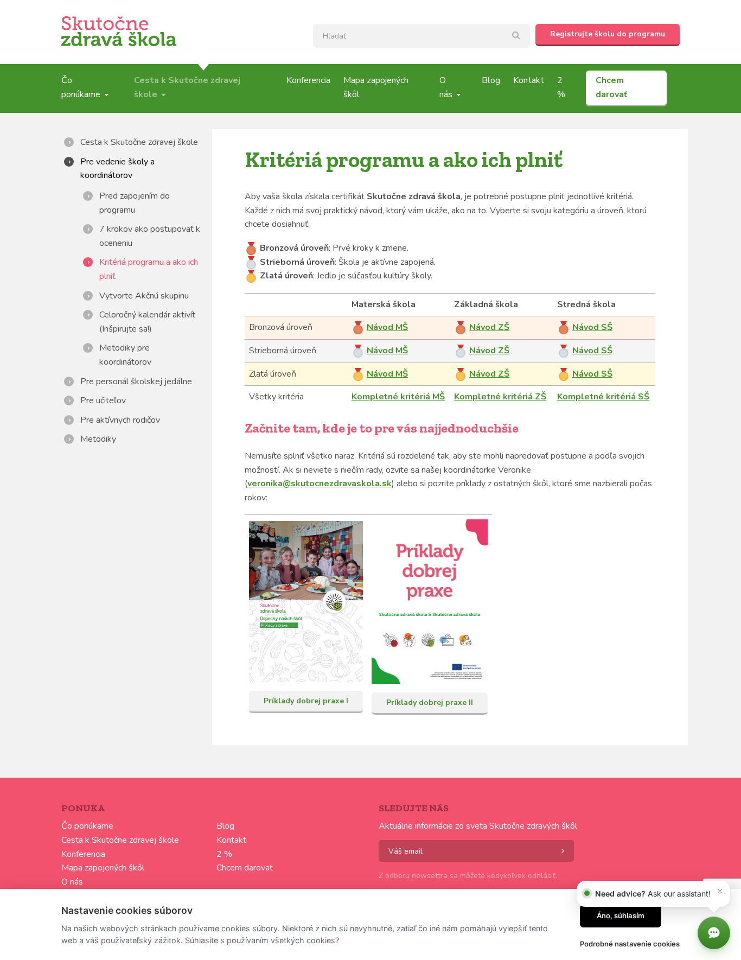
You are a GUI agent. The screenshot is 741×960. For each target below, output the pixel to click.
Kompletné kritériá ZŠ (500, 397)
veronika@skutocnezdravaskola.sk (319, 483)
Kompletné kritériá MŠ (398, 397)
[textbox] (421, 36)
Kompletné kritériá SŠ (603, 397)
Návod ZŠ (489, 327)
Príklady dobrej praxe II (429, 702)
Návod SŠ (592, 327)
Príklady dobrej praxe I (306, 701)
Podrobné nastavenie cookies (630, 943)
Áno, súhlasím (620, 915)
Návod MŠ (387, 327)
